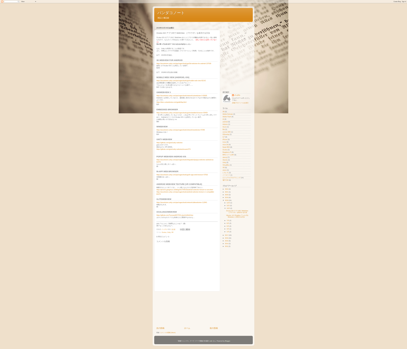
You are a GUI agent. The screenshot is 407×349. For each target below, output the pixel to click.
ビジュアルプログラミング (231, 177)
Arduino (225, 124)
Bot (224, 129)
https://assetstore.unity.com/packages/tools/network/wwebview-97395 (180, 130)
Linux (224, 142)
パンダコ (237, 95)
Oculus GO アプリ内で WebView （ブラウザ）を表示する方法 (237, 211)
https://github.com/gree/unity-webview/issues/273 (173, 149)
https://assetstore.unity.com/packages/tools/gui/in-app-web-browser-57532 (182, 175)
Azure (224, 127)
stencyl (225, 157)
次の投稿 (160, 328)
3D (223, 111)
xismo (224, 170)
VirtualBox (226, 165)
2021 (227, 192)
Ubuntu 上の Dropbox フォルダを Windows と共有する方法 (237, 216)
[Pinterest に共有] (189, 229)
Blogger (227, 341)
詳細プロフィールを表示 (240, 103)
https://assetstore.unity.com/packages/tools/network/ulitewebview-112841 (181, 202)
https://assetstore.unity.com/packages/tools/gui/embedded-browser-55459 (182, 113)
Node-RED (226, 147)
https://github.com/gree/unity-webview (169, 142)
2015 (227, 241)
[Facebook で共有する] (187, 229)
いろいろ (226, 172)
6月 (228, 223)
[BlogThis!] (183, 229)
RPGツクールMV (228, 155)
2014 (227, 243)
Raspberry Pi (227, 152)
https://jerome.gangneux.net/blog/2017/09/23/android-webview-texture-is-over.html (184, 190)
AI (223, 119)
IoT (224, 137)
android (225, 122)
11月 (228, 205)
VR (172, 232)
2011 (227, 246)
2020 (227, 195)
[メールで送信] (181, 229)
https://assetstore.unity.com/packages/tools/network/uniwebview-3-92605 (181, 95)
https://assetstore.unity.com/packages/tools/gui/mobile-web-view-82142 (181, 80)
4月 (228, 229)
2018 (227, 200)
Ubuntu (225, 160)
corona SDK (227, 132)
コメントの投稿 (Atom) (168, 332)
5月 (228, 226)
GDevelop (226, 134)
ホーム (187, 328)
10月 (228, 208)
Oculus (164, 232)
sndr (210, 341)
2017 (227, 235)
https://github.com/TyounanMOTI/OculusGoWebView (174, 215)
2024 (227, 189)
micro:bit (225, 144)
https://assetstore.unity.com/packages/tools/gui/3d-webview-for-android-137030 (183, 63)
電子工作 (226, 180)
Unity (169, 232)
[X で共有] (185, 229)
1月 (228, 231)
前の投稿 (214, 328)
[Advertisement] (187, 309)
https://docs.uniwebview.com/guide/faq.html (171, 102)
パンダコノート (171, 13)
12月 (228, 203)
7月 (228, 220)
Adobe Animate (228, 114)
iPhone (225, 139)
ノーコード (226, 175)
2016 (227, 238)
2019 (227, 197)
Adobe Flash (227, 116)
